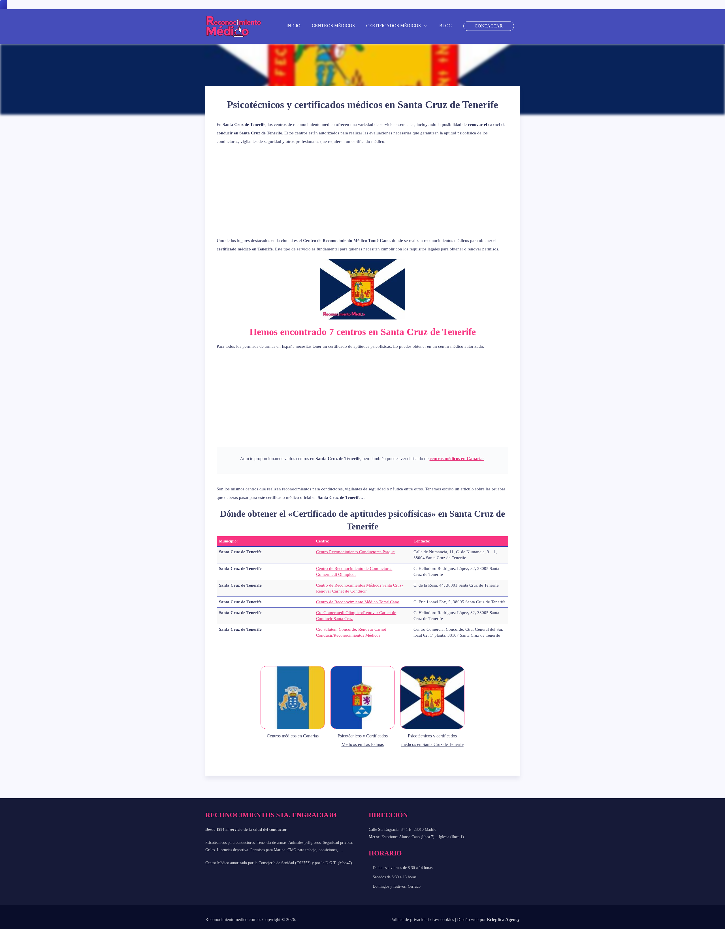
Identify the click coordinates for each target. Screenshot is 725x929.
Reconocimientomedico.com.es (233, 919)
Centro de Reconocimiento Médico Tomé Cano (357, 602)
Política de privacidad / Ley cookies (422, 919)
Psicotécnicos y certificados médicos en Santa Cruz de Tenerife (432, 740)
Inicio (293, 25)
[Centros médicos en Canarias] (293, 728)
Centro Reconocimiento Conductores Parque (355, 552)
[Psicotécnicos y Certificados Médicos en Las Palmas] (363, 728)
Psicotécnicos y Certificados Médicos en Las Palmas (363, 740)
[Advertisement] (362, 191)
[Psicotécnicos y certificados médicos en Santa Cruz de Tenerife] (432, 728)
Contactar (489, 25)
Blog (445, 25)
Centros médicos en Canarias (293, 735)
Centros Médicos (333, 25)
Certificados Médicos (393, 25)
